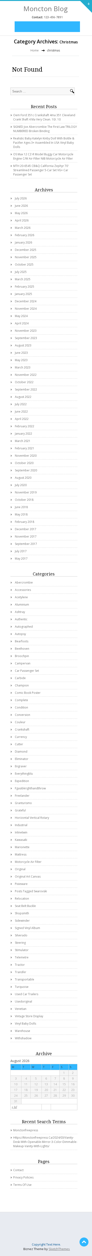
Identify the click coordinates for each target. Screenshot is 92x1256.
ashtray (20, 612)
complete (21, 700)
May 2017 (21, 559)
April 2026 (22, 220)
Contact (18, 1170)
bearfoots (21, 641)
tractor (20, 965)
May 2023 (21, 360)
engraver (21, 766)
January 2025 (23, 294)
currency (21, 737)
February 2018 (24, 522)
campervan (22, 663)
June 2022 (21, 411)
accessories (23, 590)
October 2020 (24, 463)
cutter (19, 744)
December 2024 (25, 301)
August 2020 (23, 478)
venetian (20, 1009)
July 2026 (21, 198)
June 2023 (21, 353)
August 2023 (23, 345)
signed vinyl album (27, 928)
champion (22, 685)
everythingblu (24, 774)
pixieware (21, 884)
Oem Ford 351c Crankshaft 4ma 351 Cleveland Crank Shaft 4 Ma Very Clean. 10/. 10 (44, 117)
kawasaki (21, 840)
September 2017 (26, 544)
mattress (20, 854)
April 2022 (22, 419)
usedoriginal (23, 1001)
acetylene (21, 597)
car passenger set (27, 671)
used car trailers (26, 994)
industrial (21, 825)
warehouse (22, 1031)
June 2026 (21, 206)
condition (21, 707)
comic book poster (28, 693)
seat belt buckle (25, 906)
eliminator (21, 759)
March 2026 (22, 228)
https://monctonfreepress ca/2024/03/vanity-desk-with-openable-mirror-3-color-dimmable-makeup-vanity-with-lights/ (45, 1142)
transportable (24, 979)
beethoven (22, 649)
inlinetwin (21, 832)
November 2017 (26, 536)
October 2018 (24, 500)
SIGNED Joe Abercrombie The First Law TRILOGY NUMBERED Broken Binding (45, 129)
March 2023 (22, 367)
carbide (20, 678)
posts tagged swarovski (31, 891)
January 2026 (23, 242)
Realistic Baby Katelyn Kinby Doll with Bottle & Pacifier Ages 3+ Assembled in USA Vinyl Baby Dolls (43, 142)
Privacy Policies (23, 1177)
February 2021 (24, 448)
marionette (22, 847)
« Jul (14, 1107)
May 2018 (21, 514)
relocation (22, 899)
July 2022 (21, 404)
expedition (22, 781)
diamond (21, 752)
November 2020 (26, 456)
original (20, 869)
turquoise (22, 987)
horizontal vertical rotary (32, 818)
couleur (20, 722)
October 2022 (24, 382)
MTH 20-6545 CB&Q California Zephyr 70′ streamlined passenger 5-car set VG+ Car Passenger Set (41, 170)
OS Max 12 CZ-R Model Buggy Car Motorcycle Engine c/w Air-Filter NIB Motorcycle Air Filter (43, 156)
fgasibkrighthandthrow (30, 788)
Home (34, 50)
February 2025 (24, 287)
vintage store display (29, 1016)
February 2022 (24, 426)
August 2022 (23, 397)
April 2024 (22, 323)
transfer (20, 972)
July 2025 (21, 272)
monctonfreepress (25, 1130)
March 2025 (22, 279)
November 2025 (26, 257)
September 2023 (26, 338)
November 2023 (26, 331)
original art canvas (28, 876)
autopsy (20, 634)
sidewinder (22, 921)
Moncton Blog (45, 8)
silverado (21, 935)
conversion (22, 715)
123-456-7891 (53, 17)
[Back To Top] (83, 1242)
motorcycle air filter (28, 862)
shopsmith (22, 913)
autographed (24, 627)
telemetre (22, 957)
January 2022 (23, 434)
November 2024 (26, 309)
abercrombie (24, 582)
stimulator (22, 950)
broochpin (22, 656)
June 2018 (21, 507)
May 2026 (21, 213)
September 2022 (26, 389)
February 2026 (24, 235)
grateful (20, 810)
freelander (22, 796)
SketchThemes (59, 1249)
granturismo (23, 803)
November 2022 (26, 375)
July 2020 (21, 485)
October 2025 (24, 264)
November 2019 (26, 492)
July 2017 (21, 551)
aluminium (22, 605)
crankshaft (22, 729)
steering (20, 943)
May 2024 (21, 316)
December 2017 (25, 529)
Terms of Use (22, 1185)
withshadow (23, 1038)
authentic (21, 619)
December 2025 (25, 250)
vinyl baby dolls (25, 1023)
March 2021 (22, 441)
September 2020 (26, 470)
